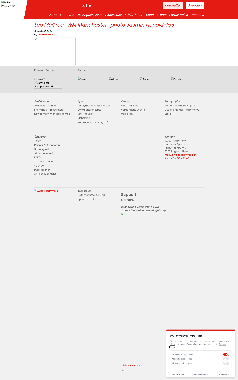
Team (37, 141)
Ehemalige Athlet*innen (48, 109)
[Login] (152, 5)
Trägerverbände (44, 161)
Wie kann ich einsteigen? (93, 122)
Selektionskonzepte (89, 109)
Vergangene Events (133, 109)
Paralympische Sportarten (94, 105)
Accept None (178, 374)
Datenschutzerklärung (91, 195)
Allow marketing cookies (182, 363)
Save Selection (201, 374)
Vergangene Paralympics (179, 105)
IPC (166, 118)
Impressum (85, 191)
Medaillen (127, 114)
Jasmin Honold (47, 34)
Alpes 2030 (113, 14)
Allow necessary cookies (183, 354)
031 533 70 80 (181, 158)
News (53, 14)
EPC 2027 (67, 14)
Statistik (169, 114)
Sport (150, 14)
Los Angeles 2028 (89, 14)
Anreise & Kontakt (45, 174)
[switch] (226, 354)
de (83, 6)
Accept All (224, 374)
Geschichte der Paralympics (181, 109)
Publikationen (42, 170)
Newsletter (173, 5)
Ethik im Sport (86, 114)
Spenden (195, 5)
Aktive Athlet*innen (45, 105)
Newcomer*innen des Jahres (52, 114)
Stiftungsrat (41, 149)
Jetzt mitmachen (131, 365)
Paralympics (178, 14)
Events (161, 14)
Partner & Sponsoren (47, 145)
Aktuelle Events (130, 105)
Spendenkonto (87, 199)
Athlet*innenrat (43, 153)
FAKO (37, 157)
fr (89, 6)
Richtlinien (84, 118)
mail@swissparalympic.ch (180, 155)
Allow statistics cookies (182, 359)
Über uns (197, 14)
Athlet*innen (133, 14)
